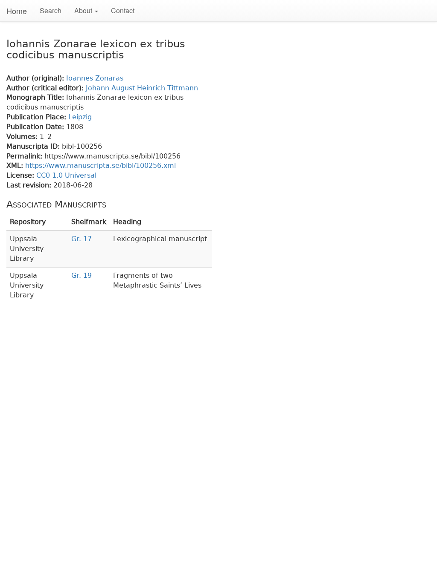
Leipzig (80, 117)
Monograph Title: (36, 97)
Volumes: (23, 137)
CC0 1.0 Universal (66, 175)
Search (50, 10)
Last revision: (29, 185)
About (84, 10)
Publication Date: (36, 127)
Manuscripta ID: (34, 146)
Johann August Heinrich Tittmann (142, 88)
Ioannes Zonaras (94, 78)
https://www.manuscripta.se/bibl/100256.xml (100, 165)
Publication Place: (37, 117)
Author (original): (36, 78)
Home (16, 10)
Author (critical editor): (46, 88)
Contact (122, 10)
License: (21, 175)
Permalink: (25, 156)
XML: (15, 165)
